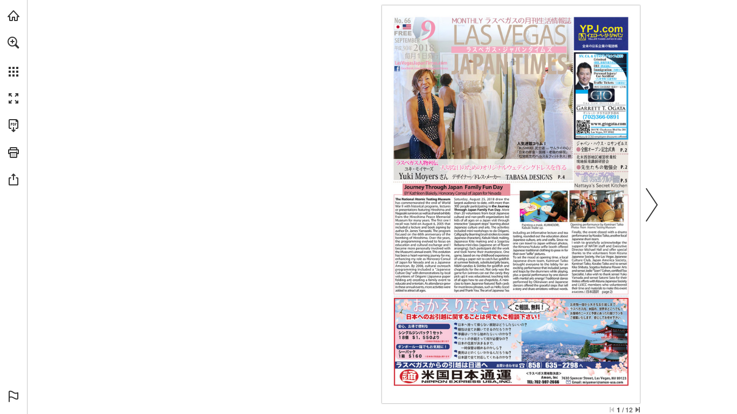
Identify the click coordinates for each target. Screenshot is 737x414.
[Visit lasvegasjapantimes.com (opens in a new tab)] (13, 15)
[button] (13, 42)
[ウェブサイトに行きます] (421, 63)
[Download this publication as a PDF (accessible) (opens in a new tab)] (13, 125)
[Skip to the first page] (612, 409)
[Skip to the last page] (638, 409)
